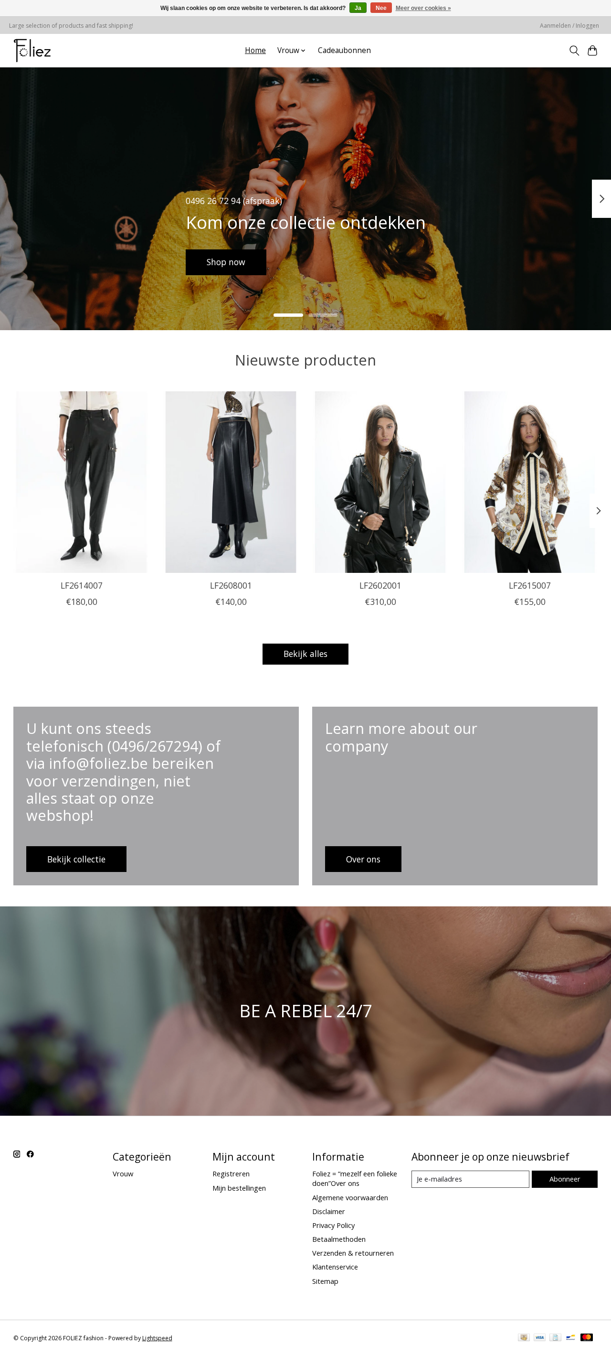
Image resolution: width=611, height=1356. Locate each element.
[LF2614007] (81, 482)
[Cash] (524, 1338)
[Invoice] (555, 1338)
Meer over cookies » (423, 8)
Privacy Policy (333, 1225)
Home (255, 50)
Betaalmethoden (339, 1239)
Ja (358, 8)
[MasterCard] (586, 1338)
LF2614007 (81, 585)
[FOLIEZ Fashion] (32, 50)
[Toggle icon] (574, 50)
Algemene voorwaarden (350, 1197)
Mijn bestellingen (239, 1188)
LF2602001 (380, 585)
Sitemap (325, 1281)
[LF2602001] (380, 482)
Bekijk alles (305, 653)
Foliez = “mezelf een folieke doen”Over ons (354, 1178)
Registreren (231, 1173)
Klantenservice (335, 1266)
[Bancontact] (571, 1338)
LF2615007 (530, 585)
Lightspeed (157, 1338)
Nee (381, 8)
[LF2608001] (231, 482)
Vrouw (123, 1173)
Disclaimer (328, 1211)
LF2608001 (231, 585)
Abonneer (564, 1179)
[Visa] (540, 1338)
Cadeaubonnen (344, 50)
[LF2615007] (530, 482)
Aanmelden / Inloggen (569, 26)
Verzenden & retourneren (353, 1253)
